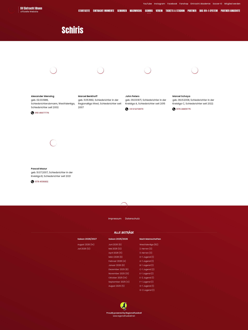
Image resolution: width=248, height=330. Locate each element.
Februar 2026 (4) (117, 261)
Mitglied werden (232, 3)
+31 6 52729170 (136, 109)
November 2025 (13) (119, 273)
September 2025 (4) (119, 281)
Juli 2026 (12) (84, 248)
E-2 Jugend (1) (147, 277)
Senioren (122, 11)
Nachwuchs (136, 11)
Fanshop (183, 3)
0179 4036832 (41, 181)
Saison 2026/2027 (87, 239)
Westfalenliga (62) (149, 244)
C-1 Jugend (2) (147, 269)
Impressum (114, 218)
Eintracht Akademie (200, 3)
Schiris (149, 11)
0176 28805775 (183, 109)
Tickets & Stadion (175, 11)
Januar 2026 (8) (117, 265)
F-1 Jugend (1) (147, 281)
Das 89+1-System (208, 11)
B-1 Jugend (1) (147, 265)
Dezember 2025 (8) (119, 269)
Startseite (84, 11)
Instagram (159, 3)
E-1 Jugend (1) (147, 273)
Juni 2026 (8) (115, 244)
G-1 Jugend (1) (147, 285)
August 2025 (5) (117, 285)
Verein (159, 11)
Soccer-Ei (217, 3)
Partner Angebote (230, 11)
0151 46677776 (42, 113)
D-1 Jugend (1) (147, 256)
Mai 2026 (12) (115, 248)
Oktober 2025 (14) (118, 277)
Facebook (172, 3)
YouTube (147, 3)
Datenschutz (132, 218)
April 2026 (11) (115, 252)
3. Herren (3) (146, 252)
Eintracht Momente (103, 11)
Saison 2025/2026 (118, 239)
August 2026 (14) (86, 244)
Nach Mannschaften (150, 239)
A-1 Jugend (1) (147, 261)
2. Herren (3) (146, 248)
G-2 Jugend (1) (147, 290)
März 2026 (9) (116, 256)
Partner (192, 11)
